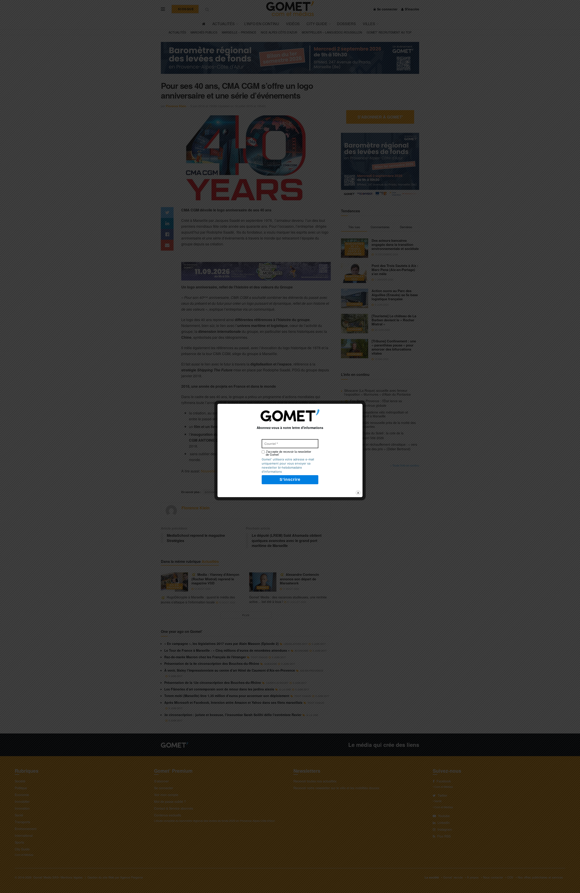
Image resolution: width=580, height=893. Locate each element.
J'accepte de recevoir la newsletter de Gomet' (288, 453)
